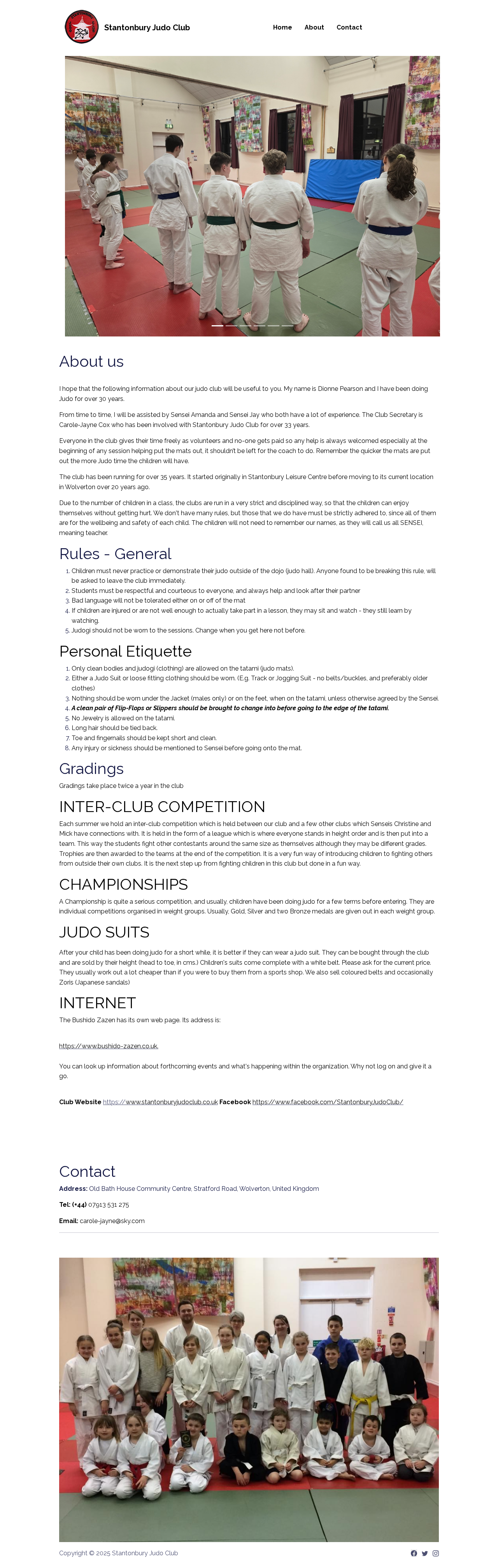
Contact (349, 27)
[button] (93, 196)
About (314, 27)
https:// (160, 1102)
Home (282, 27)
